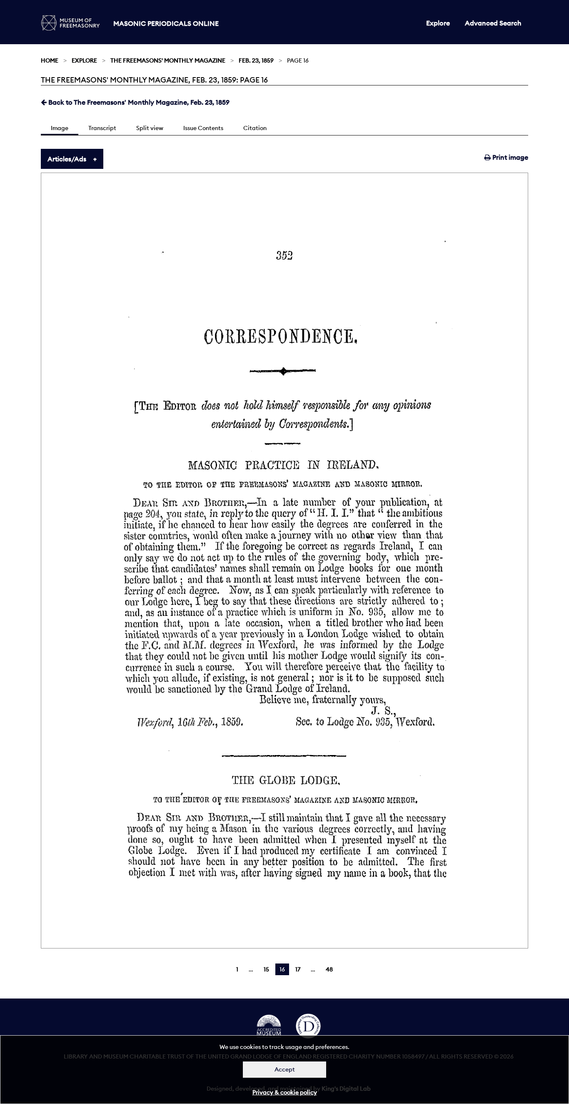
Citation (255, 128)
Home (49, 60)
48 (329, 969)
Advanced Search (493, 23)
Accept (285, 1069)
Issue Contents (203, 128)
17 (297, 969)
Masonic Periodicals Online (166, 23)
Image (59, 128)
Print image (509, 157)
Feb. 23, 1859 (256, 60)
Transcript (102, 128)
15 (266, 969)
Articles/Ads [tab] (66, 159)
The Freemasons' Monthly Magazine (167, 60)
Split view (149, 128)
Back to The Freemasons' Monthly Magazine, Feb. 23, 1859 (138, 102)
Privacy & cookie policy (284, 1092)
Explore (438, 23)
